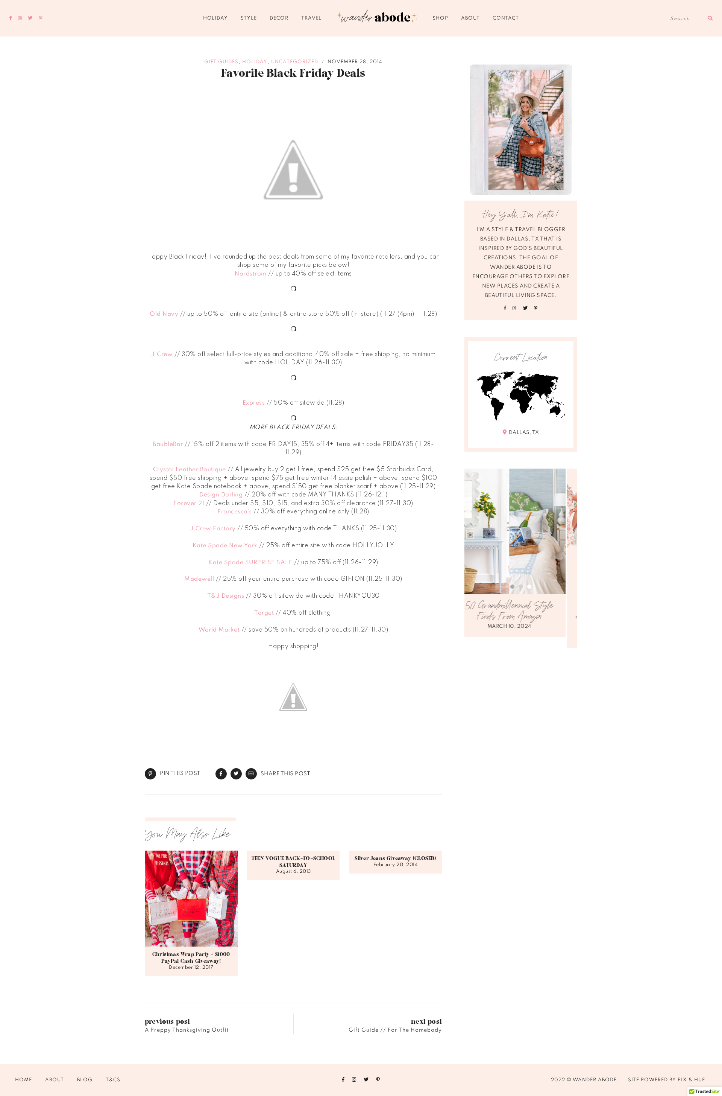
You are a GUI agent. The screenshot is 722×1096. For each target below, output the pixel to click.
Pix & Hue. (692, 1080)
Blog (85, 1080)
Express (254, 403)
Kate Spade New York (225, 546)
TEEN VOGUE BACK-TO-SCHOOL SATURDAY (293, 862)
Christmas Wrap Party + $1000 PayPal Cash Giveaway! (191, 958)
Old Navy (164, 314)
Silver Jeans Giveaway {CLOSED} (396, 858)
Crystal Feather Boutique (189, 470)
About (470, 18)
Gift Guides (221, 61)
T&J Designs (225, 596)
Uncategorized (294, 61)
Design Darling (221, 495)
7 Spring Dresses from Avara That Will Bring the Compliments (520, 616)
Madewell (199, 579)
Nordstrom (251, 274)
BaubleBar (168, 444)
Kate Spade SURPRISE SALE (250, 563)
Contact (506, 18)
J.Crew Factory (213, 529)
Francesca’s (234, 512)
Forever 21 (188, 504)
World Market (219, 630)
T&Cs (113, 1080)
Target (264, 613)
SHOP (440, 18)
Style (248, 18)
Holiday (215, 18)
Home (23, 1080)
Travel (311, 18)
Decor (279, 18)
